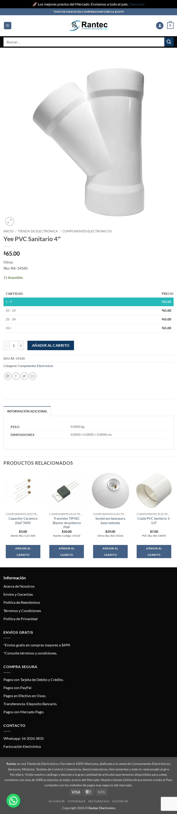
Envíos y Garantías (18, 594)
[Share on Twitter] (24, 376)
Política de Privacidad (20, 618)
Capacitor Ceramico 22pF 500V (23, 520)
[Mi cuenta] (159, 26)
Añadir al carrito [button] (23, 551)
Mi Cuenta (57, 801)
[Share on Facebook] (16, 376)
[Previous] (3, 519)
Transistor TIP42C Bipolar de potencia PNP (67, 522)
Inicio (8, 231)
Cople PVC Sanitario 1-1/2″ (154, 520)
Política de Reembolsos (21, 602)
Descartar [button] (137, 4)
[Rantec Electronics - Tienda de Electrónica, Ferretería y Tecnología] (88, 25)
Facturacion (98, 801)
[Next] (173, 519)
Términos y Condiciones (22, 610)
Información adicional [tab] (27, 411)
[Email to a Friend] (32, 376)
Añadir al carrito (51, 345)
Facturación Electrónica (22, 746)
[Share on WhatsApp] (8, 376)
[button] (7, 26)
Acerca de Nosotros (19, 586)
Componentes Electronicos (87, 231)
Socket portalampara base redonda (110, 520)
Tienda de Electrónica (38, 231)
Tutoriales (76, 801)
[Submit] (169, 41)
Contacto (120, 801)
